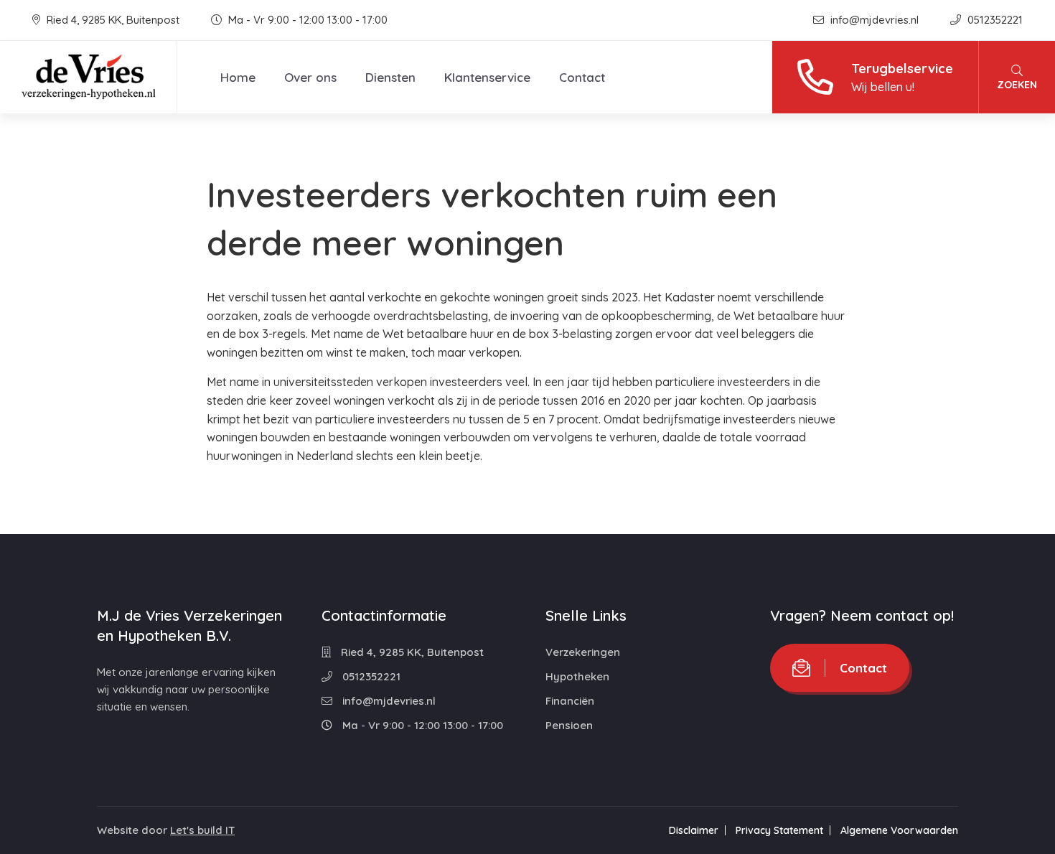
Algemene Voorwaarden (899, 830)
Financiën (569, 701)
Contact (582, 77)
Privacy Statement (779, 830)
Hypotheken (577, 676)
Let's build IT (202, 830)
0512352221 (994, 20)
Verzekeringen (582, 652)
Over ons (310, 77)
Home (237, 77)
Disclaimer (693, 830)
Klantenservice (487, 77)
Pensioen (569, 725)
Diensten (390, 77)
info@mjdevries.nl (874, 20)
